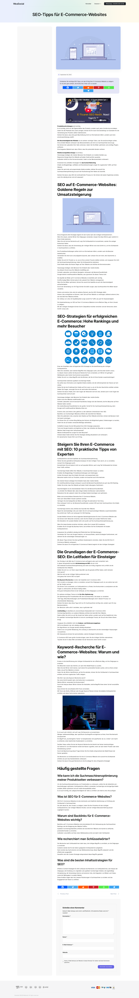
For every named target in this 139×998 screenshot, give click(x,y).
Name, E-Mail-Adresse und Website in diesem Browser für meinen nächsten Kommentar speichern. (86, 961)
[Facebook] (68, 87)
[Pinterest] (99, 87)
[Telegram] (88, 90)
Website (65, 952)
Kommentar (67, 916)
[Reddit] (88, 87)
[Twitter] (78, 87)
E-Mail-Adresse (68, 944)
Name (65, 937)
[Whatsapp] (109, 87)
